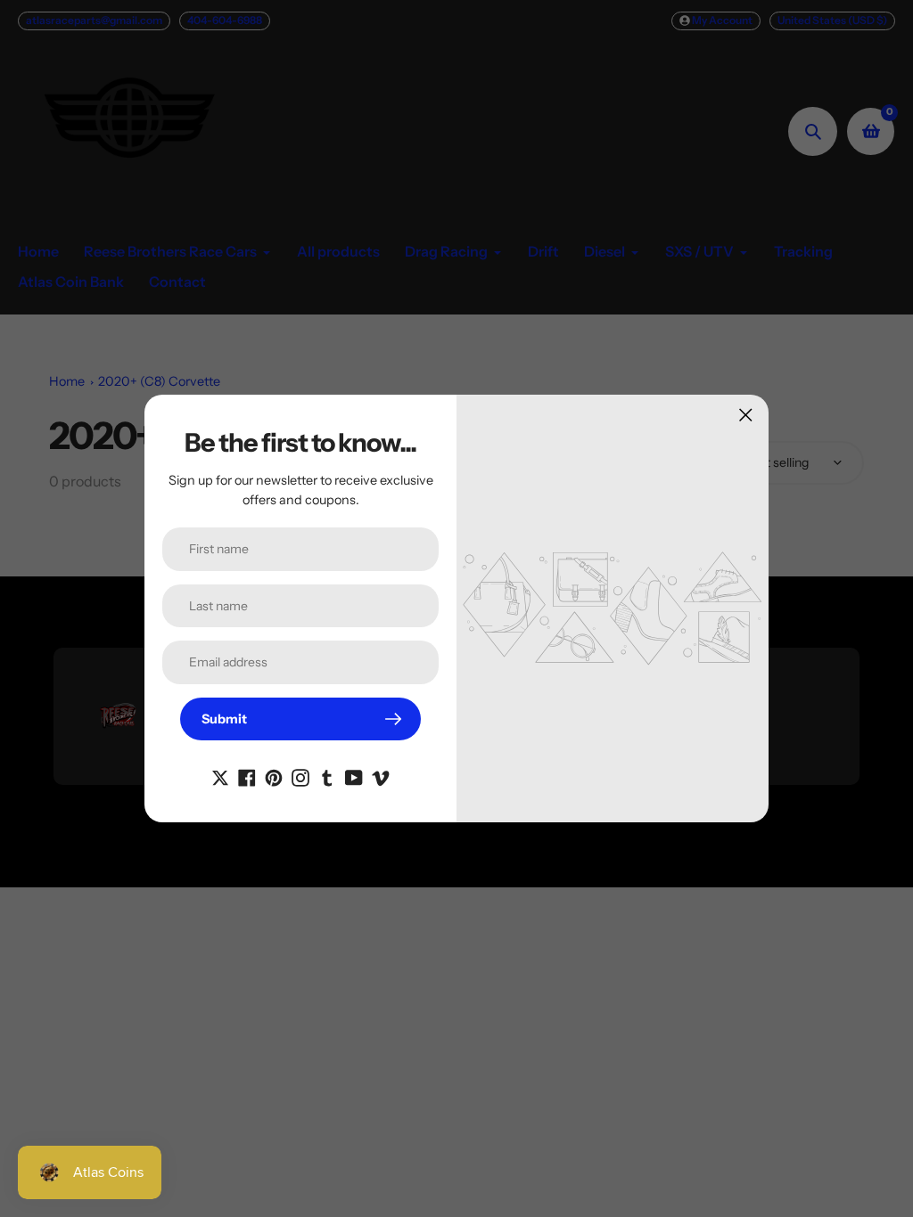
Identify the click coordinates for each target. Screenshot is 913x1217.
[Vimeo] (381, 776)
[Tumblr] (327, 776)
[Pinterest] (274, 776)
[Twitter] (220, 776)
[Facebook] (247, 776)
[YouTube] (354, 776)
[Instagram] (300, 776)
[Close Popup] (746, 415)
